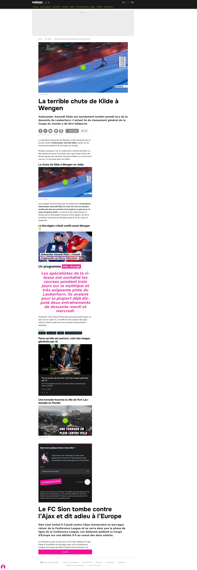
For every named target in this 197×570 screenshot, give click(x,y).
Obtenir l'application (51, 562)
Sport (72, 7)
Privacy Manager (94, 565)
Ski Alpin (48, 39)
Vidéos (99, 7)
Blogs (92, 7)
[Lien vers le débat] (56, 131)
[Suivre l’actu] (84, 131)
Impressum (109, 562)
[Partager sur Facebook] (40, 131)
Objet (42, 467)
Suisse (35, 7)
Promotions (108, 7)
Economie (56, 7)
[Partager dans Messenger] (45, 131)
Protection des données (75, 565)
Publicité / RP (87, 562)
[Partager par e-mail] (50, 131)
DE (123, 2)
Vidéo (60, 333)
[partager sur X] (44, 392)
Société (65, 7)
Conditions (121, 562)
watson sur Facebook (70, 562)
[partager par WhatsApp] (47, 392)
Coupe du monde (73, 333)
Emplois (99, 562)
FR (128, 2)
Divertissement (82, 7)
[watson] (37, 2)
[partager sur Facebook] (42, 392)
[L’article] (83, 530)
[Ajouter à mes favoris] (61, 131)
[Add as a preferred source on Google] (72, 131)
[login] (3, 567)
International (45, 7)
